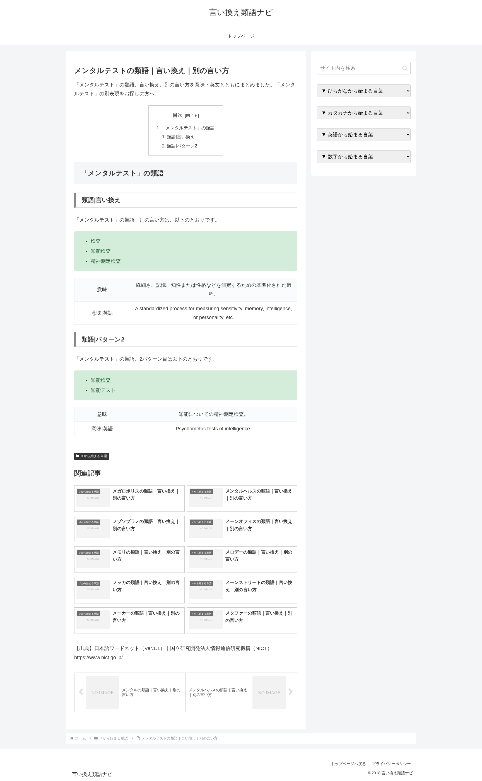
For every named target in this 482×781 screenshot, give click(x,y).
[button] (405, 68)
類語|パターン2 (182, 145)
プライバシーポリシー (391, 763)
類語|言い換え (181, 136)
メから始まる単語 (93, 456)
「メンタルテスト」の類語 (188, 127)
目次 (178, 115)
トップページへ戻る (348, 763)
